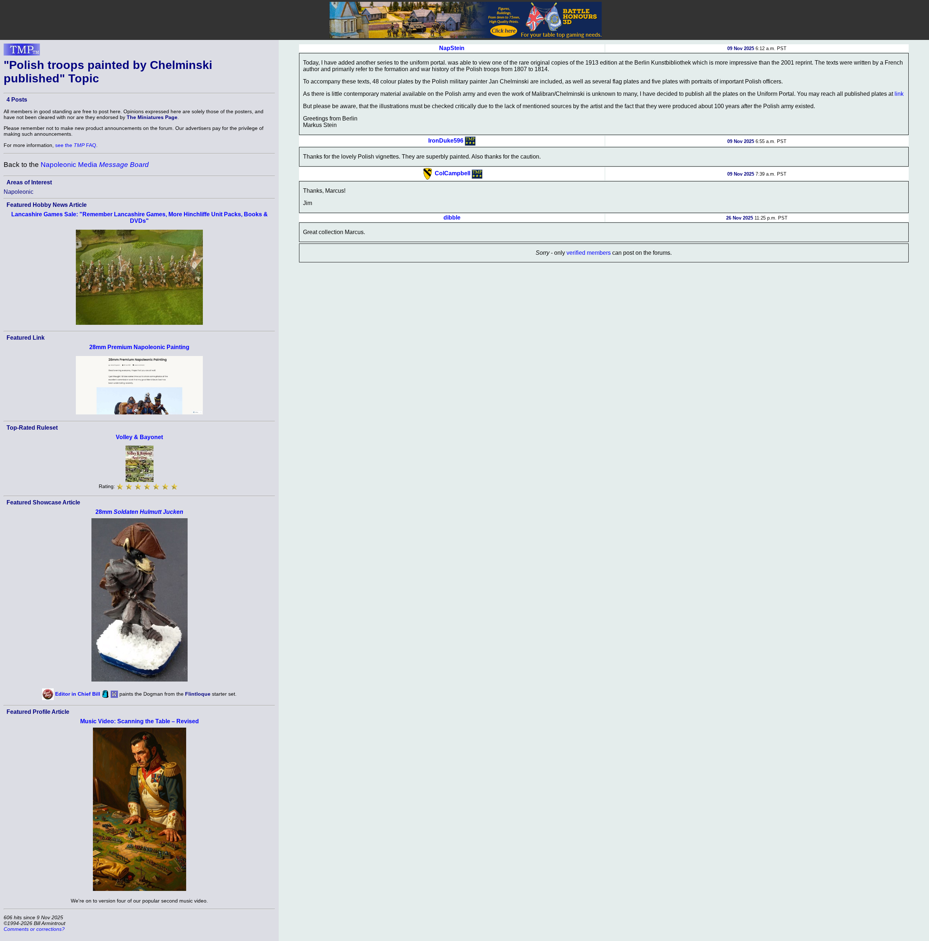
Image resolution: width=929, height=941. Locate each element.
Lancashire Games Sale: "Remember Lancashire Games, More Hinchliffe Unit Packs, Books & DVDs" (139, 217)
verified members (588, 253)
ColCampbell (452, 173)
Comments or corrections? (34, 929)
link (899, 94)
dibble (452, 217)
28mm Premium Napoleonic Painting (139, 347)
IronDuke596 (445, 141)
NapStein (451, 48)
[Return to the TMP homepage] (22, 51)
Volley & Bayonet (139, 437)
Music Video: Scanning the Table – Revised (139, 721)
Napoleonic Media (95, 164)
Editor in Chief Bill (77, 694)
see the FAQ (75, 145)
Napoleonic (18, 192)
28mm (139, 512)
